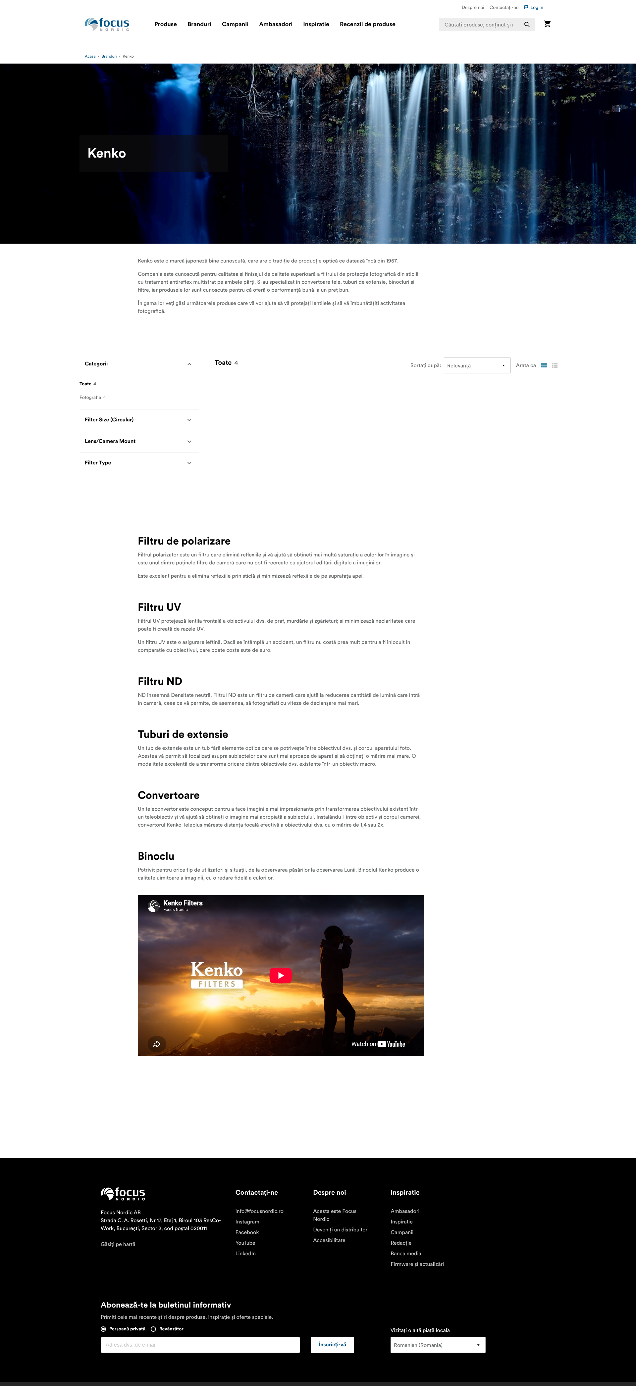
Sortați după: (425, 365)
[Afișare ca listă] (554, 365)
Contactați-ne (504, 7)
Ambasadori (275, 24)
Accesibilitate (329, 1240)
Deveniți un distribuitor (340, 1229)
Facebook (247, 1232)
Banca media (406, 1253)
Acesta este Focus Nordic (334, 1215)
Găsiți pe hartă (118, 1244)
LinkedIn (246, 1253)
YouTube (245, 1243)
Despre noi (473, 7)
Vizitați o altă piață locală (420, 1330)
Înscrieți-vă (332, 1345)
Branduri (199, 24)
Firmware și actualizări (417, 1264)
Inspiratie (316, 24)
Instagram (247, 1222)
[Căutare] (527, 24)
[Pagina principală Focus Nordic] (107, 24)
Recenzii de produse (368, 24)
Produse (165, 24)
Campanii (235, 24)
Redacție (401, 1243)
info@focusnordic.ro (260, 1211)
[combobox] (487, 24)
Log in (536, 7)
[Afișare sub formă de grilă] (544, 365)
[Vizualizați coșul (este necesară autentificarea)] (547, 24)
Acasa (90, 56)
